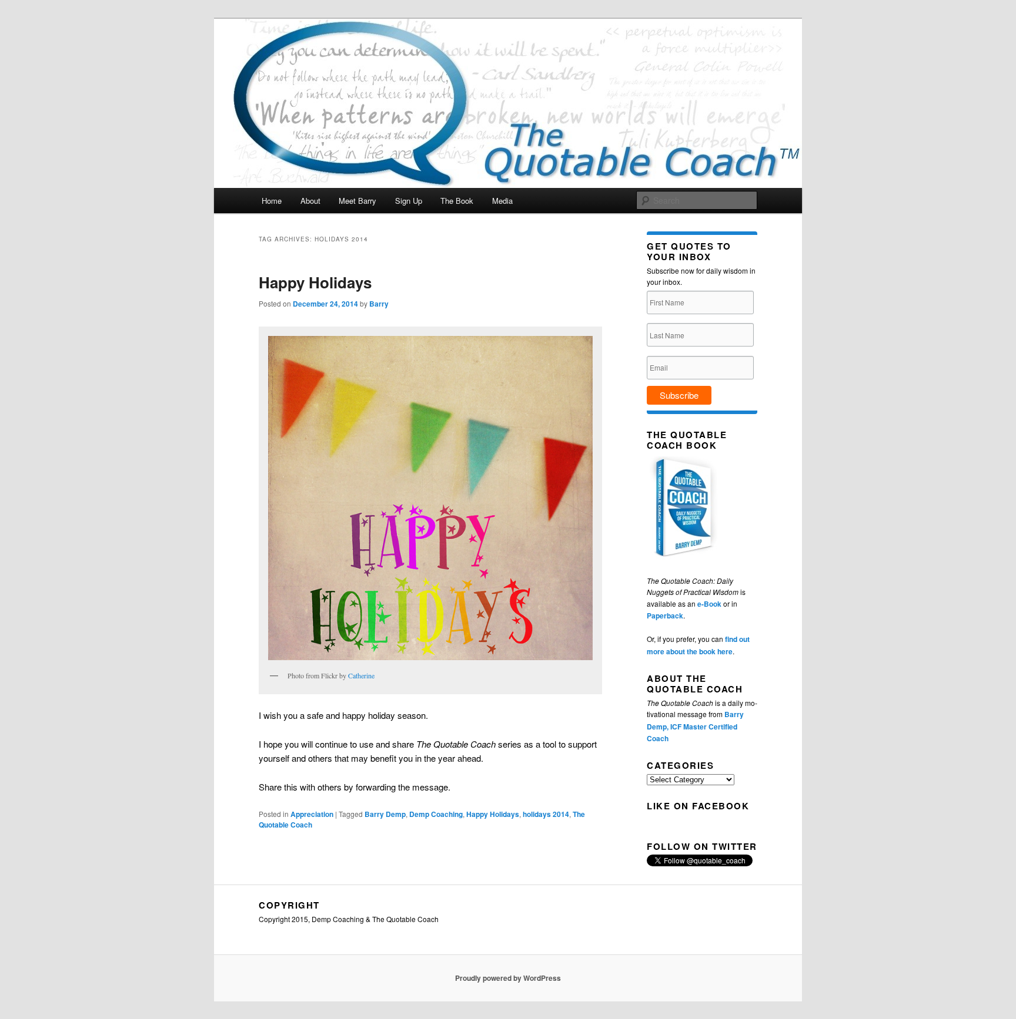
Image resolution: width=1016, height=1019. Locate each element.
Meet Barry (357, 200)
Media (502, 200)
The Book (456, 200)
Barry (379, 303)
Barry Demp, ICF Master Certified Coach (695, 726)
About (310, 200)
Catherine (361, 675)
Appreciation (311, 814)
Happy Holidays (315, 282)
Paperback (665, 615)
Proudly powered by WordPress (508, 978)
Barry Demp (385, 814)
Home (272, 200)
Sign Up (408, 200)
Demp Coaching (436, 814)
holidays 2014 (546, 814)
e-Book (709, 603)
